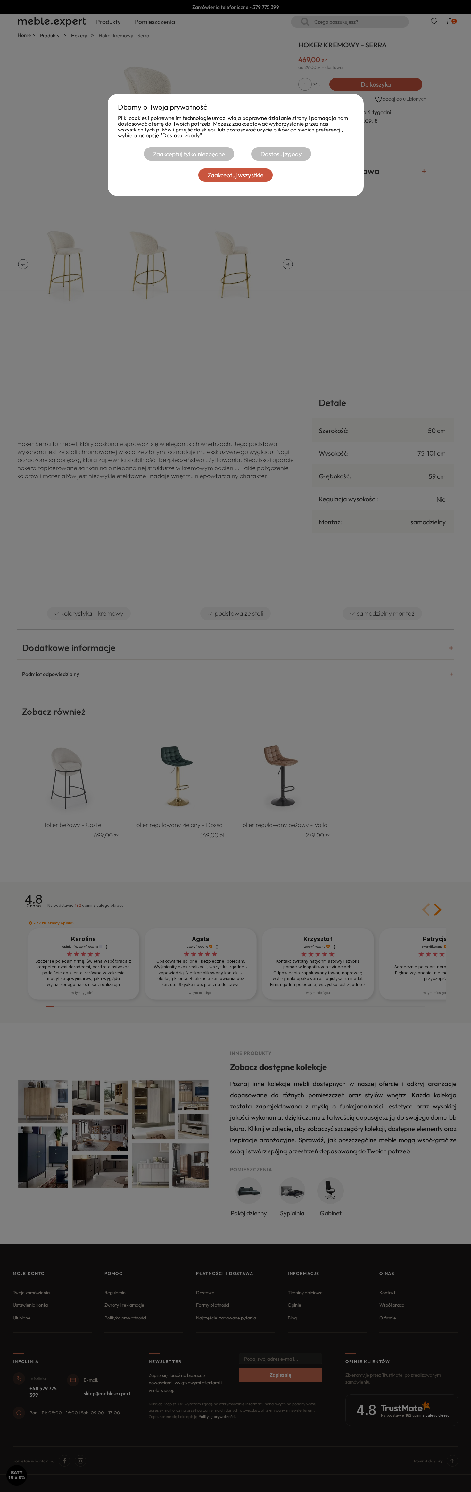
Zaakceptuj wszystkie (235, 175)
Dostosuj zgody (281, 154)
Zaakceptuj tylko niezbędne (189, 154)
